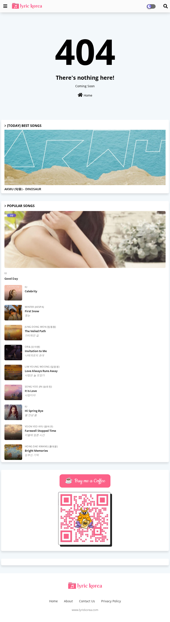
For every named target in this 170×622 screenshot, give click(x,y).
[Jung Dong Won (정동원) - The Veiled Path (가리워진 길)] (13, 332)
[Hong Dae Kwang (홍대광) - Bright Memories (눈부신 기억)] (13, 452)
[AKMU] (85, 157)
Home (87, 95)
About (68, 601)
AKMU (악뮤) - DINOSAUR (22, 189)
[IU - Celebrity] (13, 292)
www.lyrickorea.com (85, 610)
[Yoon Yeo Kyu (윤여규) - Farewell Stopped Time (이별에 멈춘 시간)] (13, 432)
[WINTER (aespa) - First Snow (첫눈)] (13, 312)
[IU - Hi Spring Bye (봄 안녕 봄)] (13, 412)
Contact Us (87, 601)
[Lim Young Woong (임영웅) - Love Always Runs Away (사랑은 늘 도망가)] (13, 372)
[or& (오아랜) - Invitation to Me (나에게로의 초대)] (13, 352)
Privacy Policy (111, 601)
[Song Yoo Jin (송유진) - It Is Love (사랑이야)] (13, 392)
